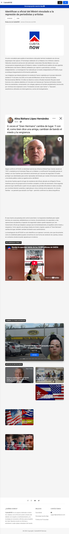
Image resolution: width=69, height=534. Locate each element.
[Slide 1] (21, 359)
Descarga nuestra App (42, 516)
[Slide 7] (39, 359)
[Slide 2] (24, 359)
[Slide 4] (30, 359)
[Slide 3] (27, 359)
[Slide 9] (45, 359)
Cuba (18, 18)
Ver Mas (34, 355)
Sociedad (9, 18)
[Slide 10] (48, 359)
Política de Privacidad (42, 519)
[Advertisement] (34, 103)
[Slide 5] (33, 359)
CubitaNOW (8, 3)
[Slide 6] (36, 359)
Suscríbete (39, 512)
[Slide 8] (42, 359)
